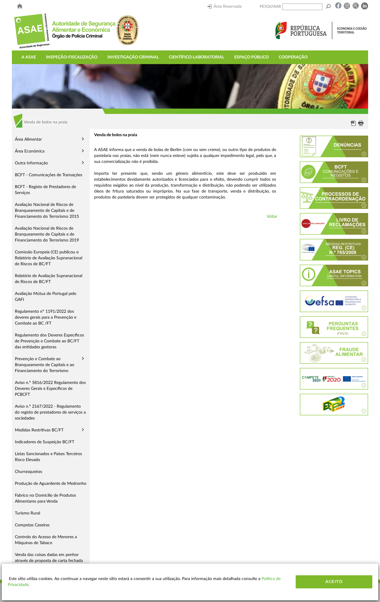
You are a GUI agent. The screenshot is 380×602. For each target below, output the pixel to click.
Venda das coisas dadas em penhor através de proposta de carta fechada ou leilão (49, 561)
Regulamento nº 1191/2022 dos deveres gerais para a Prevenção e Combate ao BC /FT (45, 317)
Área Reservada (227, 6)
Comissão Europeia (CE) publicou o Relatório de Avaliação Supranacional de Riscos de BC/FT (48, 258)
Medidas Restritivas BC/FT (39, 430)
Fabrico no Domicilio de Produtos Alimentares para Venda (45, 498)
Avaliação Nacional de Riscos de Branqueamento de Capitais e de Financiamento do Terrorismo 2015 (47, 211)
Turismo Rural (27, 513)
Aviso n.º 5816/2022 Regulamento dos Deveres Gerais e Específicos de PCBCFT (50, 389)
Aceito (334, 582)
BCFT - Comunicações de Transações (48, 175)
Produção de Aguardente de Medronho (50, 484)
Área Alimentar (28, 139)
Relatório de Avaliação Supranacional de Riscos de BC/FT (48, 279)
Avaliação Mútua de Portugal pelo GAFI (45, 297)
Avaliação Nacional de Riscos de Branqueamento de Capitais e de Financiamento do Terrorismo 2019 (47, 234)
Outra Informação (31, 163)
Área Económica (30, 151)
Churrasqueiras (28, 472)
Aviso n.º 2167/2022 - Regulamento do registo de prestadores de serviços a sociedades (50, 412)
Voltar (272, 217)
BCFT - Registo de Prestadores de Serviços (45, 190)
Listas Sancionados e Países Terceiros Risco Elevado (48, 457)
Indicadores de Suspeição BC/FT (44, 442)
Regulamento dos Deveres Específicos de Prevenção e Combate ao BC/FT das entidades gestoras (49, 341)
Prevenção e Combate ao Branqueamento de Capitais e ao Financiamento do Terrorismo (44, 365)
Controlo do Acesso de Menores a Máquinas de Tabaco (46, 540)
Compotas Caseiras (32, 525)
